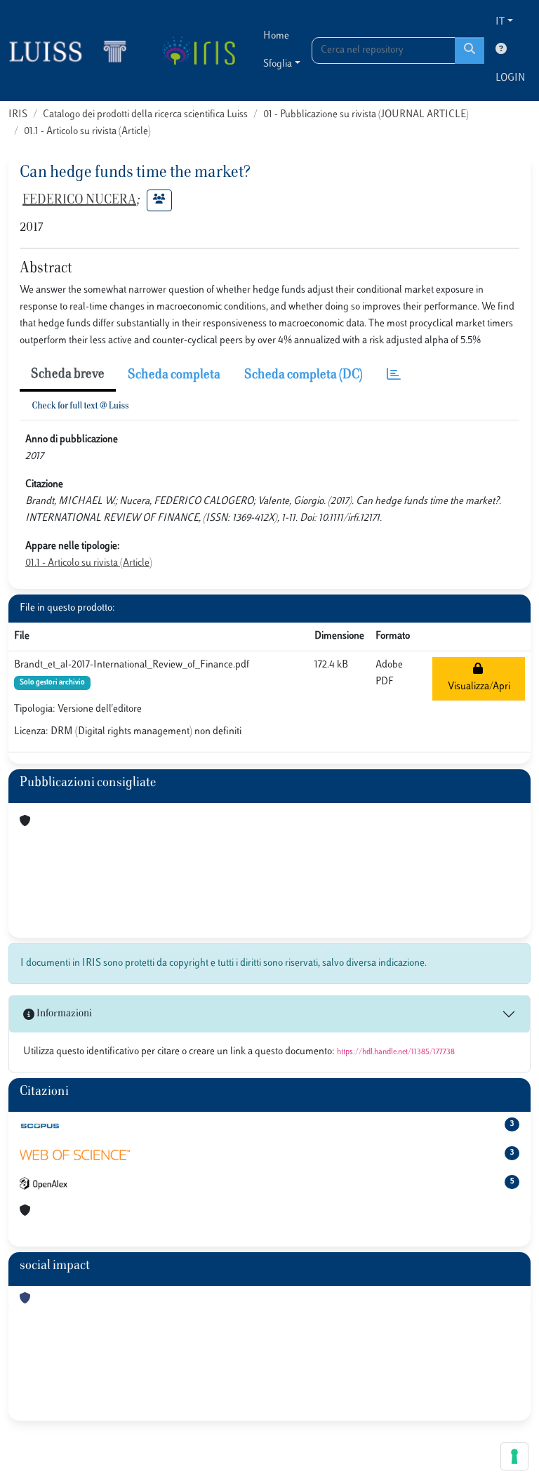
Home (276, 36)
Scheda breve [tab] (68, 374)
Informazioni (63, 1014)
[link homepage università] (198, 50)
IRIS (17, 114)
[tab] (394, 376)
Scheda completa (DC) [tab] (303, 375)
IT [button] (500, 22)
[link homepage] (73, 50)
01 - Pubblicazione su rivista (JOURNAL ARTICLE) (366, 114)
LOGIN (510, 78)
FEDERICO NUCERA (79, 200)
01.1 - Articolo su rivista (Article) (87, 131)
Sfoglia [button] (277, 64)
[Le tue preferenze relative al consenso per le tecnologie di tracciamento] (514, 1456)
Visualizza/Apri (479, 678)
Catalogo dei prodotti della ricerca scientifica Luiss (145, 114)
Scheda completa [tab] (174, 375)
